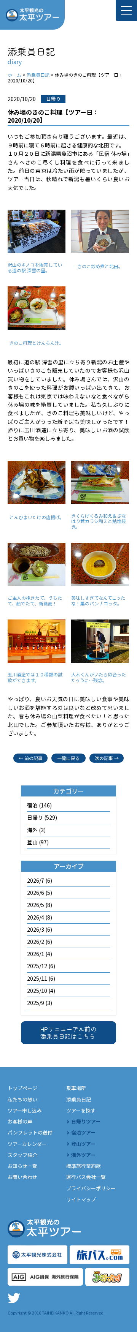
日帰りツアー (85, 1121)
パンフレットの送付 (30, 1132)
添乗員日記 (78, 1099)
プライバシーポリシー (91, 1188)
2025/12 (37, 966)
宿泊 (32, 805)
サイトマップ (81, 1199)
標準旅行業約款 (83, 1165)
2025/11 (37, 978)
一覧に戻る (68, 758)
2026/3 (35, 929)
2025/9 (35, 1003)
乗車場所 (76, 1088)
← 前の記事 (31, 758)
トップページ (22, 1088)
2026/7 (35, 880)
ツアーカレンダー (27, 1143)
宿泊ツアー (83, 1132)
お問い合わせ (22, 1176)
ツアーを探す (81, 1110)
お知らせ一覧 (22, 1165)
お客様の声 (20, 1121)
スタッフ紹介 (22, 1154)
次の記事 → (107, 758)
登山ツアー (83, 1143)
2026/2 (35, 941)
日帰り (35, 817)
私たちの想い (22, 1099)
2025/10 (37, 990)
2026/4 (35, 917)
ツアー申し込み (25, 1110)
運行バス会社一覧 (86, 1176)
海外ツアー (83, 1154)
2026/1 (35, 954)
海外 (32, 830)
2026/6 (35, 892)
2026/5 (35, 905)
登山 (32, 842)
